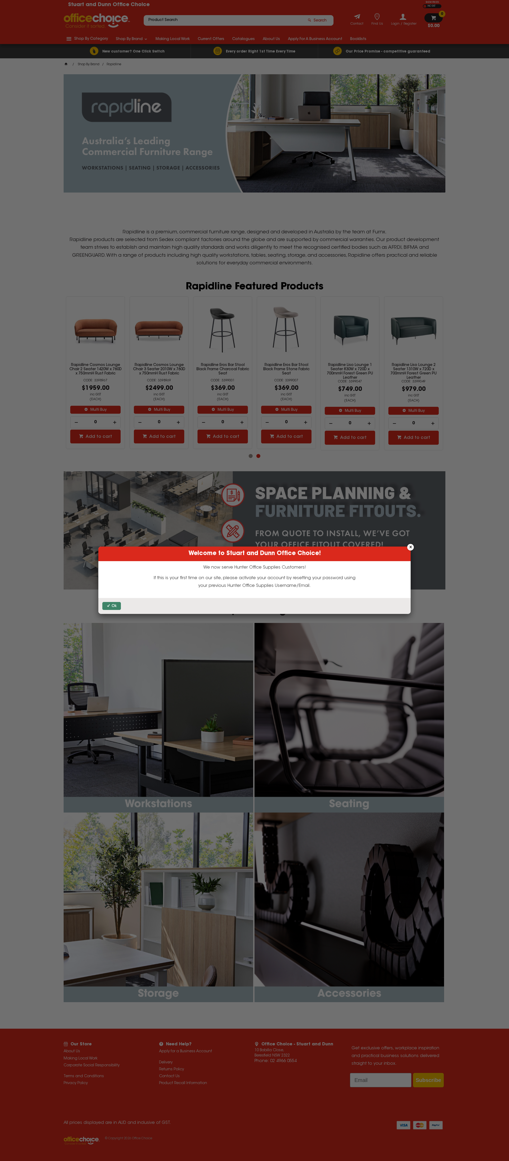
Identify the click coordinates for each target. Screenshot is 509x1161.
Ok (114, 606)
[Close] (410, 547)
